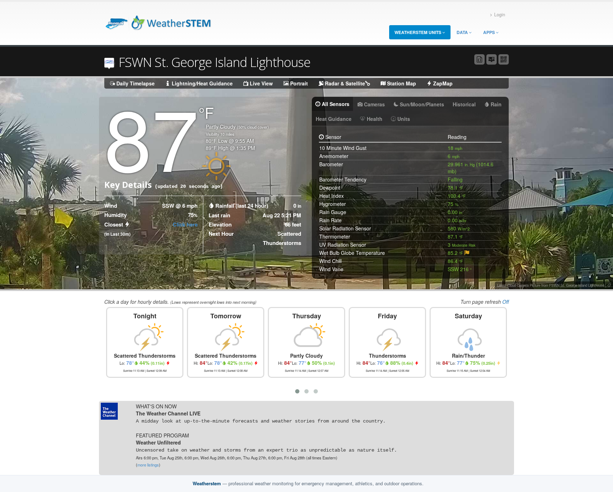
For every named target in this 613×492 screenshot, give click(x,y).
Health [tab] (373, 118)
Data (463, 32)
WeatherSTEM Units (418, 32)
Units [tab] (403, 118)
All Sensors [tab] (334, 103)
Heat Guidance (334, 118)
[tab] (466, 252)
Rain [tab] (495, 104)
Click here (185, 224)
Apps (489, 32)
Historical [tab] (464, 104)
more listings (148, 465)
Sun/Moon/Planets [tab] (421, 104)
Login (499, 14)
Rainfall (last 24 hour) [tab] (241, 205)
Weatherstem (207, 483)
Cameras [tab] (374, 104)
